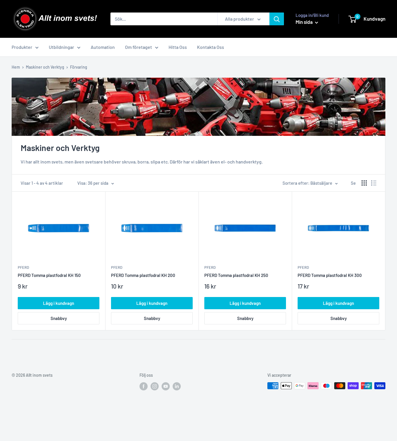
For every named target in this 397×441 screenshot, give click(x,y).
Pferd (23, 267)
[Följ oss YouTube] (166, 386)
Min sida (305, 22)
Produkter (22, 47)
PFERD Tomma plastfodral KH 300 (330, 275)
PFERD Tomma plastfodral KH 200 (143, 275)
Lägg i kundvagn (58, 303)
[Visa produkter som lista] (373, 183)
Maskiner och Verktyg (45, 67)
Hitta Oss (178, 47)
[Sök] (276, 19)
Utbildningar (61, 47)
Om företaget (138, 47)
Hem (16, 67)
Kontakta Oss (210, 47)
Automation (103, 47)
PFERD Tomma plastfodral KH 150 (49, 275)
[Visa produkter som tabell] (364, 183)
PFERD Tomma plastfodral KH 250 (236, 275)
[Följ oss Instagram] (155, 386)
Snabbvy (59, 318)
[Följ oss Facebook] (144, 386)
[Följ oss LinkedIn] (177, 386)
